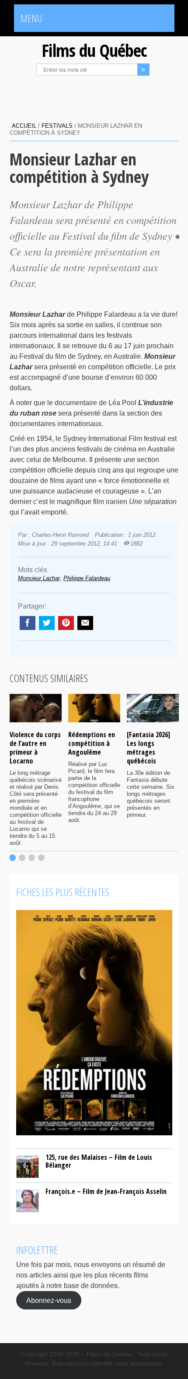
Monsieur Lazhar (39, 578)
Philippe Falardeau (86, 578)
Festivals (57, 125)
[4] (41, 857)
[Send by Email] (85, 623)
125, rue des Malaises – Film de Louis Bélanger (98, 1161)
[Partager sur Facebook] (27, 623)
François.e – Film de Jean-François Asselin (106, 1191)
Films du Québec (94, 50)
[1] (12, 857)
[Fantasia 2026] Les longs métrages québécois (148, 748)
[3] (31, 857)
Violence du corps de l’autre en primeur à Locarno (35, 748)
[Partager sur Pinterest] (66, 623)
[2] (22, 857)
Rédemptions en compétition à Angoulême (91, 743)
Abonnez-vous (48, 1300)
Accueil (24, 125)
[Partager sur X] (47, 623)
